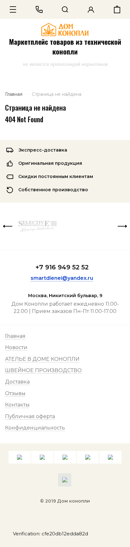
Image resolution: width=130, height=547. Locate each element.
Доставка (17, 382)
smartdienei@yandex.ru (62, 278)
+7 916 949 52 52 (62, 267)
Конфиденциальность (35, 428)
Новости (16, 347)
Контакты (17, 405)
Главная (15, 336)
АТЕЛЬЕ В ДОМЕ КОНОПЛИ (42, 359)
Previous (7, 226)
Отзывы (15, 393)
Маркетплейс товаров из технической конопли (65, 46)
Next (122, 226)
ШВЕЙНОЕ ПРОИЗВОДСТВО (43, 370)
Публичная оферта (30, 416)
